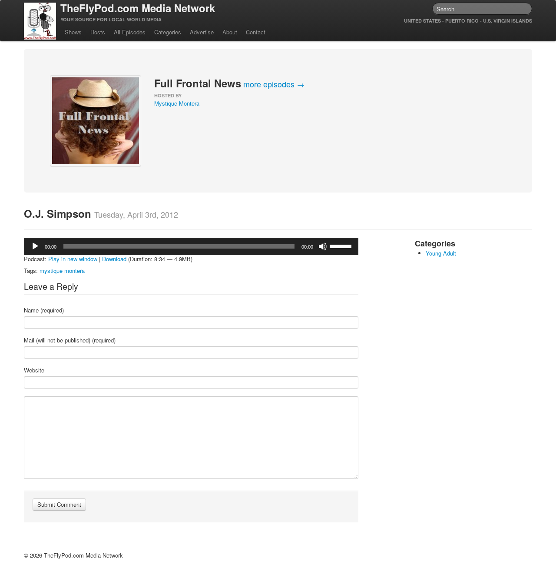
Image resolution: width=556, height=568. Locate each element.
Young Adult (441, 253)
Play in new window (72, 259)
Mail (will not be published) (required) (70, 340)
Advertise (202, 32)
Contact (255, 32)
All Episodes (130, 32)
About (229, 32)
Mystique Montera (176, 103)
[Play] (35, 246)
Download (114, 259)
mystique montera (62, 270)
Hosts (97, 32)
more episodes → (273, 84)
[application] (191, 246)
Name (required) (44, 310)
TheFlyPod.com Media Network (137, 7)
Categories (167, 32)
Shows (73, 32)
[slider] (342, 245)
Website (34, 370)
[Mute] (322, 246)
